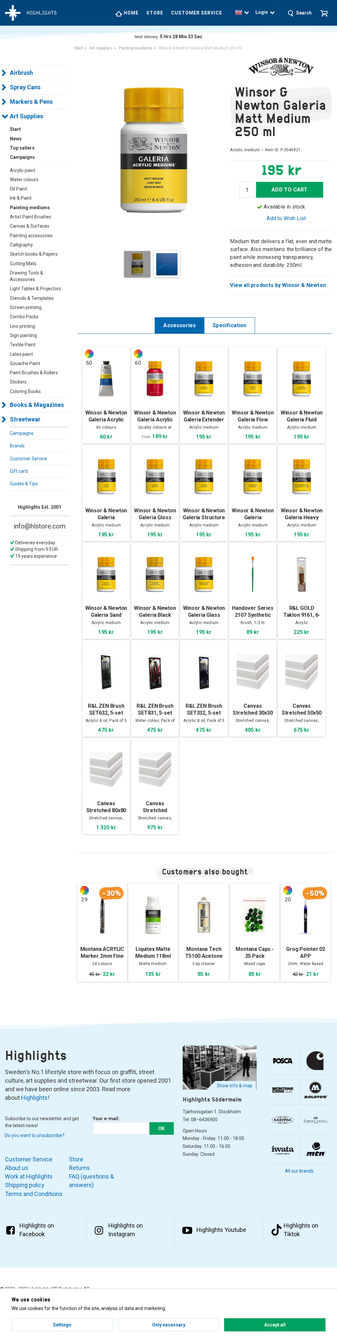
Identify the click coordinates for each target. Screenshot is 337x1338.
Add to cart (289, 189)
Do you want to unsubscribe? (35, 1135)
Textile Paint (23, 344)
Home (130, 12)
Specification (229, 325)
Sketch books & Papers (34, 254)
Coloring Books (25, 391)
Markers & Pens (31, 101)
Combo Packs (24, 316)
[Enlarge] (153, 150)
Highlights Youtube (221, 1229)
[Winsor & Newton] (281, 67)
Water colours (24, 179)
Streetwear (25, 419)
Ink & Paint (21, 198)
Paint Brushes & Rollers (34, 372)
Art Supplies (26, 116)
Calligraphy (21, 244)
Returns (79, 1167)
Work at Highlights (29, 1176)
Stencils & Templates (32, 298)
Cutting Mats (23, 263)
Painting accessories (31, 235)
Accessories (179, 325)
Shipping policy (24, 1184)
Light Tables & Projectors (35, 288)
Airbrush (21, 72)
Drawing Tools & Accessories (26, 276)
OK (161, 1128)
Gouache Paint (25, 363)
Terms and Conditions (34, 1193)
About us (16, 1167)
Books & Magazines (37, 404)
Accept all (275, 1324)
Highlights (34, 1097)
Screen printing (25, 307)
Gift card (19, 471)
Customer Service (196, 12)
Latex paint (21, 354)
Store (154, 12)
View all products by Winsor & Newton (277, 285)
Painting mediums (30, 207)
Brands (17, 445)
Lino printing (22, 326)
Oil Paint (18, 188)
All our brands (299, 1171)
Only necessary (168, 1324)
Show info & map (234, 1085)
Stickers (18, 381)
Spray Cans (25, 87)
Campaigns (22, 433)
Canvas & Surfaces (29, 226)
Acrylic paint (22, 170)
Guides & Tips (24, 483)
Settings (62, 1324)
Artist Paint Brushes (30, 216)
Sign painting (23, 335)
